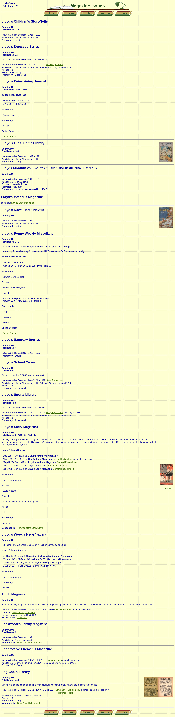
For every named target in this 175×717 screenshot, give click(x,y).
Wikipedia (22, 617)
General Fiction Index (63, 459)
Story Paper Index (54, 64)
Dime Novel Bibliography (29, 643)
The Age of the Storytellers (30, 528)
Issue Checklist (166, 487)
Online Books (9, 136)
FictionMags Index (63, 610)
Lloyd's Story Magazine (22, 203)
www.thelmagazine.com (23, 612)
